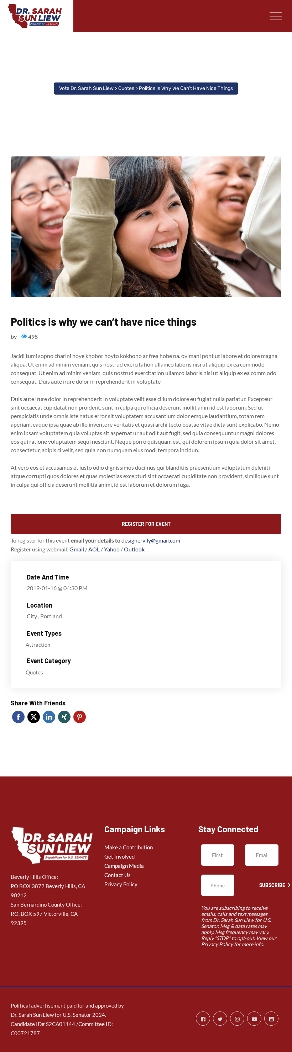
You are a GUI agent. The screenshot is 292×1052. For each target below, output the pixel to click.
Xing (64, 717)
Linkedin (49, 717)
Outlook (134, 549)
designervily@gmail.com (150, 540)
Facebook (18, 717)
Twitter (33, 717)
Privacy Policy (120, 884)
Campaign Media (124, 866)
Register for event (146, 524)
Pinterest (79, 717)
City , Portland (44, 616)
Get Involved (119, 856)
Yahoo (112, 549)
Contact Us (117, 875)
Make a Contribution (128, 847)
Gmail (77, 549)
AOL (94, 549)
